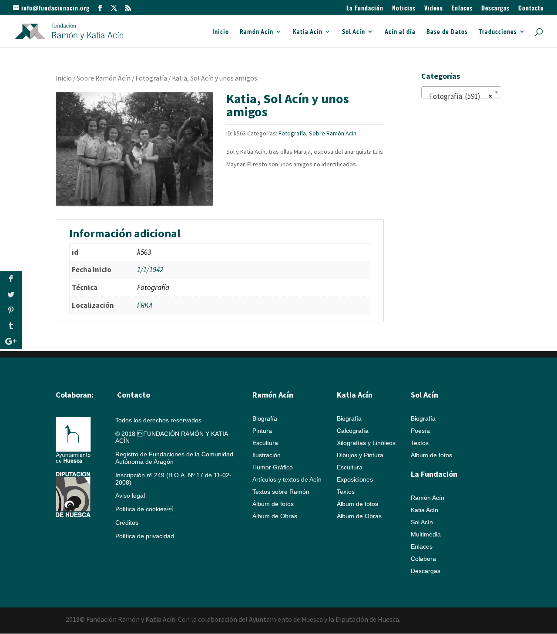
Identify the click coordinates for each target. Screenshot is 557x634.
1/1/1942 (150, 269)
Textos (346, 491)
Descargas (495, 8)
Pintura (262, 430)
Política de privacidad (144, 536)
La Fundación (364, 8)
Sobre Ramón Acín (104, 78)
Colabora (423, 558)
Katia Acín (307, 32)
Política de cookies (144, 509)
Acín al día (400, 32)
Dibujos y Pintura (360, 455)
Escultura (265, 442)
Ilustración (266, 455)
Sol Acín (353, 32)
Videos (433, 8)
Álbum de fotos (273, 503)
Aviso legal (130, 495)
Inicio (220, 32)
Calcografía (353, 430)
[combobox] (461, 92)
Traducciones (498, 32)
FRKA (145, 305)
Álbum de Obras (274, 516)
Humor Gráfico (272, 467)
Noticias (404, 8)
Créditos (126, 522)
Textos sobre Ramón (280, 491)
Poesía (420, 430)
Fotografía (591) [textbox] (458, 96)
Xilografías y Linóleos (366, 442)
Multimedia (426, 534)
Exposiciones (355, 479)
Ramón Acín (256, 32)
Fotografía (151, 78)
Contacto (531, 8)
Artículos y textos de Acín (287, 479)
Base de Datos (447, 32)
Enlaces (462, 8)
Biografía (264, 418)
